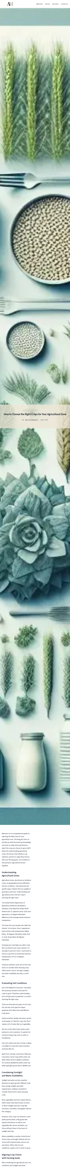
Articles (47, 4)
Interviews (55, 4)
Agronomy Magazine (31, 420)
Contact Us (64, 4)
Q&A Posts (39, 4)
